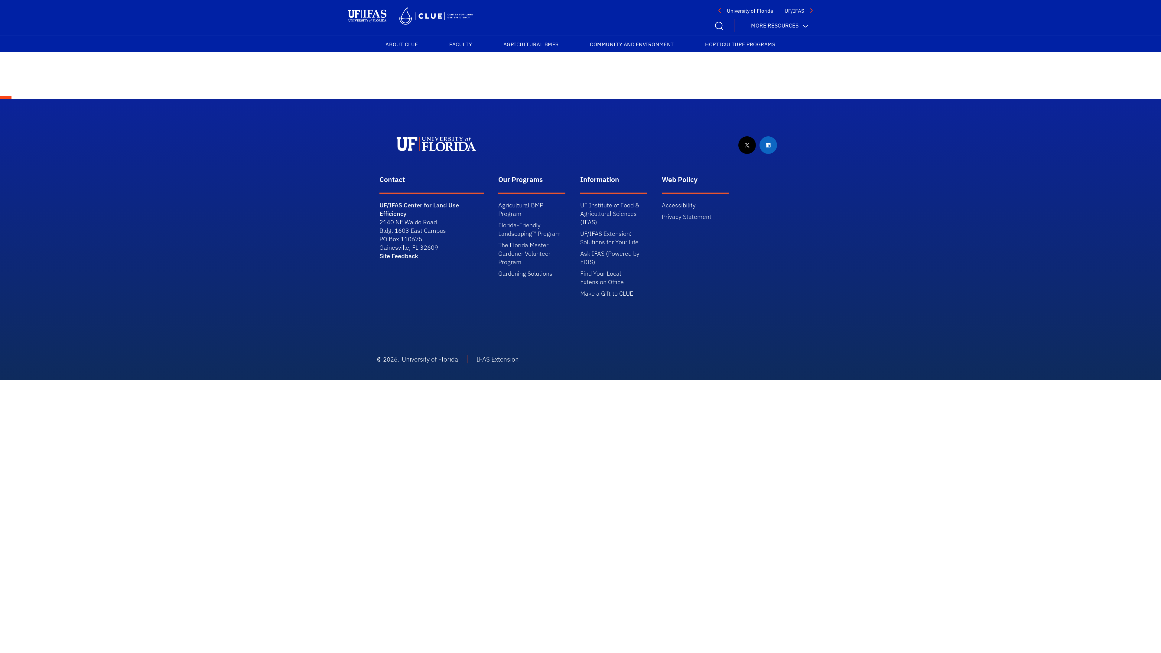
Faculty (460, 44)
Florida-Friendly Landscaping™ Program (529, 229)
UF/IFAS (794, 11)
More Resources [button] (774, 25)
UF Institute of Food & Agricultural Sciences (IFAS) (609, 213)
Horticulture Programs (740, 44)
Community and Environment (632, 44)
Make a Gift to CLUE (606, 293)
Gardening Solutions (525, 273)
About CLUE (401, 44)
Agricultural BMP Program (520, 209)
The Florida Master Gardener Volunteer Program (524, 253)
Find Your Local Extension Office (602, 277)
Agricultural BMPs (531, 44)
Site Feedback (398, 256)
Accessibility (679, 205)
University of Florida (750, 11)
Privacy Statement (686, 217)
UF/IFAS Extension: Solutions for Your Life (609, 237)
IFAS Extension (497, 359)
